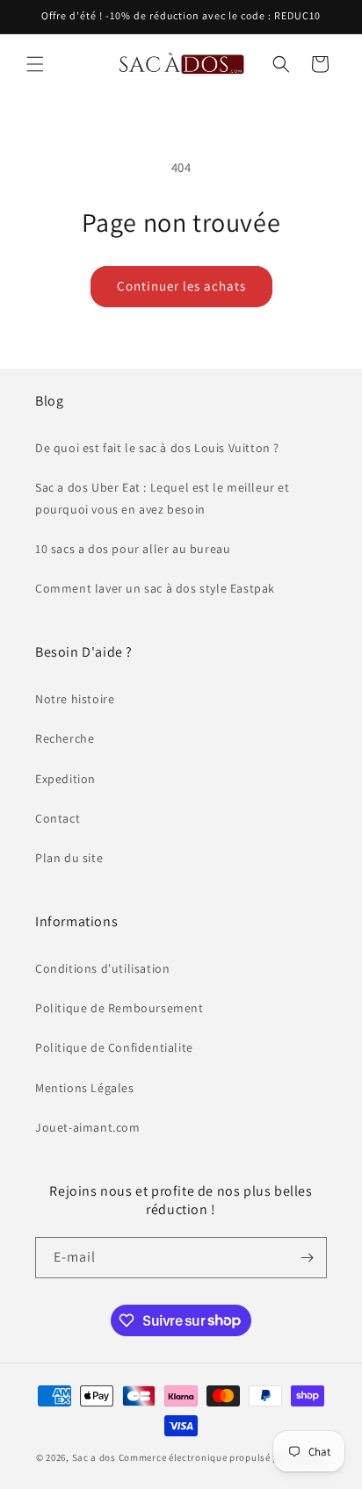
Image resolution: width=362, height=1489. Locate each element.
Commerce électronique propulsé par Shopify (222, 1457)
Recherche (64, 738)
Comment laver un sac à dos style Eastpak (155, 588)
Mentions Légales (84, 1088)
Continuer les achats (181, 285)
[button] (35, 64)
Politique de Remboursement (119, 1008)
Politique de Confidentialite (114, 1047)
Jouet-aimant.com (88, 1127)
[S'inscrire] (306, 1257)
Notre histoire (74, 699)
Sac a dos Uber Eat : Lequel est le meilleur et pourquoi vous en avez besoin (162, 498)
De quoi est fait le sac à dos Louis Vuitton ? (157, 448)
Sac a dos (94, 1457)
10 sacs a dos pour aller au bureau (132, 549)
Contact (57, 818)
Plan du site (69, 858)
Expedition (65, 779)
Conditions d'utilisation (102, 968)
